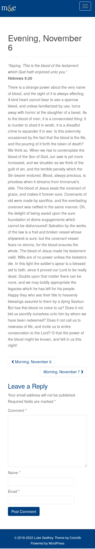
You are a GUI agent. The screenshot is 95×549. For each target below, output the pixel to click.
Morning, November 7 (62, 371)
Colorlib (75, 537)
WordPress (56, 543)
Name (14, 472)
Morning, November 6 (32, 361)
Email (14, 491)
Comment (17, 410)
